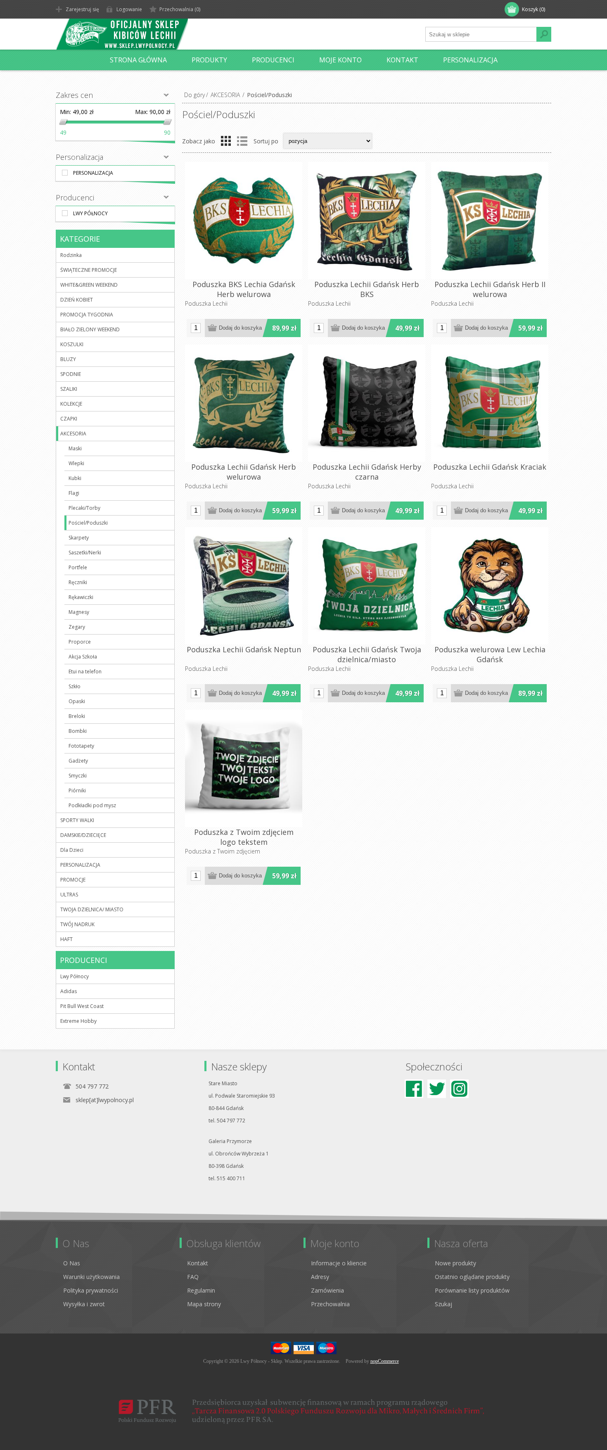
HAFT (66, 939)
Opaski (77, 701)
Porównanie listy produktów (472, 1290)
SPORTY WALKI (77, 820)
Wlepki (76, 463)
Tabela (225, 140)
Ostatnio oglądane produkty (472, 1277)
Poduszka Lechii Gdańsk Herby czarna (367, 472)
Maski (75, 448)
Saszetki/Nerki (85, 552)
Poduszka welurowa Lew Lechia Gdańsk (489, 654)
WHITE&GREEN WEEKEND (89, 284)
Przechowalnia (330, 1304)
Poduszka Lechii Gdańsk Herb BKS (366, 289)
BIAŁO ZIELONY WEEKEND (90, 329)
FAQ (193, 1277)
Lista (242, 140)
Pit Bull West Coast (82, 1006)
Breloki (77, 716)
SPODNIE (70, 374)
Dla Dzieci (71, 849)
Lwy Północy (90, 213)
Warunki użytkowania (91, 1277)
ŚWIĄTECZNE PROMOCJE (88, 269)
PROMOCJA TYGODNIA (86, 314)
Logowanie (129, 9)
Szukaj (443, 1304)
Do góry (194, 95)
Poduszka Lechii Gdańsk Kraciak (489, 467)
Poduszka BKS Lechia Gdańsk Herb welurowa (243, 289)
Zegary (77, 626)
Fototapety (81, 745)
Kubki (75, 478)
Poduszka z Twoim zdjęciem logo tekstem (244, 837)
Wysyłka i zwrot (84, 1304)
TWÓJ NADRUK (77, 924)
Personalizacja (93, 172)
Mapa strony (204, 1304)
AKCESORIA (225, 95)
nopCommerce (384, 1361)
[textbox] (481, 34)
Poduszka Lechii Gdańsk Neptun (244, 649)
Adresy (320, 1277)
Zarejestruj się (82, 9)
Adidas (68, 991)
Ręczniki (78, 582)
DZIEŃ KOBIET (76, 299)
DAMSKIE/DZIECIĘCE (83, 835)
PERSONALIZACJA (80, 864)
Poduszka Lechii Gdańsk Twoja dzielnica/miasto (367, 654)
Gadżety (78, 760)
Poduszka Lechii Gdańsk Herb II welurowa (489, 289)
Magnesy (79, 612)
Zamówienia (327, 1290)
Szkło (75, 686)
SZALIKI (68, 388)
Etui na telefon (85, 671)
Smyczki (78, 775)
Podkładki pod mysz (92, 805)
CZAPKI (68, 418)
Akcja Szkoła (83, 656)
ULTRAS (69, 894)
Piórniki (77, 790)
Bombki (78, 731)
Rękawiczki (81, 597)
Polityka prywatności (90, 1290)
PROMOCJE (72, 879)
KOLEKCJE (71, 403)
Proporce (80, 641)
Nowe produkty (455, 1263)
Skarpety (79, 537)
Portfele (78, 567)
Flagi (74, 493)
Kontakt (197, 1263)
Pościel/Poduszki (88, 522)
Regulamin (201, 1290)
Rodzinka (71, 255)
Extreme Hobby (78, 1021)
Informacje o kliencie (339, 1263)
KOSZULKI (71, 344)
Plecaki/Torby (84, 507)
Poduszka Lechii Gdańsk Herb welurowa (243, 472)
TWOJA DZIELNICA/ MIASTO (91, 909)
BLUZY (68, 359)
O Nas (71, 1263)
